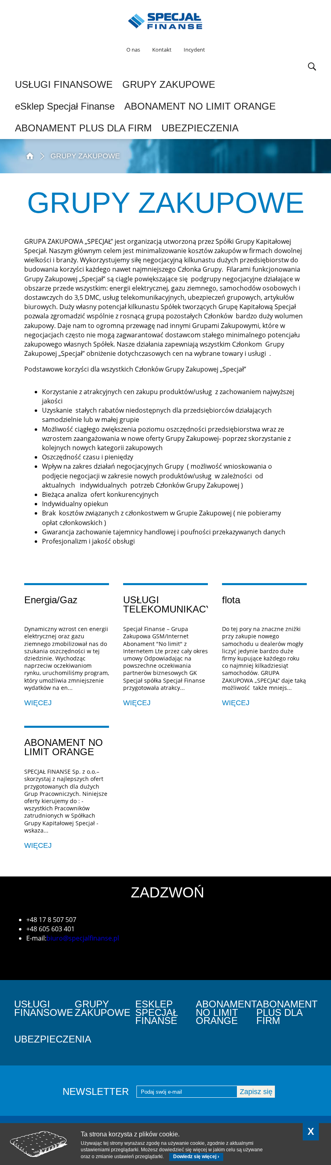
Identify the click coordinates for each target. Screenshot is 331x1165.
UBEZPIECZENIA (200, 128)
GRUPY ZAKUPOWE (168, 84)
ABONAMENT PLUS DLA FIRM (83, 128)
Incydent (194, 49)
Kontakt (162, 49)
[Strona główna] (165, 20)
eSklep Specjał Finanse (65, 106)
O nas (133, 49)
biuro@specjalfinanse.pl (82, 938)
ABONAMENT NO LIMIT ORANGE (200, 106)
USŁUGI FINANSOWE (64, 84)
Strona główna (29, 155)
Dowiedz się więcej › (196, 1156)
